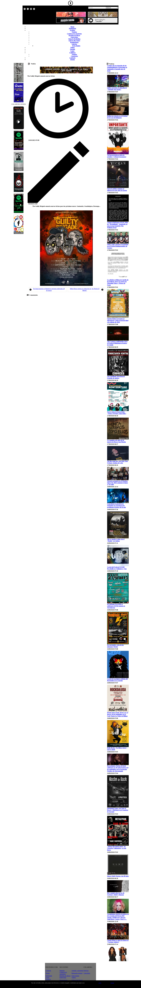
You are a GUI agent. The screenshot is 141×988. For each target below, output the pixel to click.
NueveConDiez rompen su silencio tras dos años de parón (117, 189)
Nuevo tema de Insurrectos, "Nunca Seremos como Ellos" (116, 412)
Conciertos (74, 56)
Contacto (72, 58)
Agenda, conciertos (77, 970)
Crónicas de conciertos (74, 33)
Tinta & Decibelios (74, 39)
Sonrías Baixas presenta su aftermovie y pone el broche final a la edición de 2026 (117, 320)
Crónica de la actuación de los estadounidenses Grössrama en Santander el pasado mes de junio (117, 68)
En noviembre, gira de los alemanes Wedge (115, 646)
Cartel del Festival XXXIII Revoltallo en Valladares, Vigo (117, 568)
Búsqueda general (77, 973)
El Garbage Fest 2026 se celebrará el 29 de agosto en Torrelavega (116, 605)
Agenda (72, 49)
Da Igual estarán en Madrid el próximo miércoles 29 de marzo (49, 289)
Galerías (74, 44)
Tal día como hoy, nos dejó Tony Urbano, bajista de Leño (117, 462)
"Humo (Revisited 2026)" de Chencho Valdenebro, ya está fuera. (116, 848)
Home (72, 27)
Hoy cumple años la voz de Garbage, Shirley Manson (115, 894)
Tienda (72, 59)
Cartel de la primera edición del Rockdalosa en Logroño (117, 679)
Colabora (72, 52)
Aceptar (112, 983)
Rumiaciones (74, 42)
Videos (72, 47)
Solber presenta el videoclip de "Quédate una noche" (117, 88)
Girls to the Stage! (74, 40)
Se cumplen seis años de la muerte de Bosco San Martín (116, 441)
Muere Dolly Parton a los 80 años (118, 876)
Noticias (74, 32)
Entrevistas (74, 37)
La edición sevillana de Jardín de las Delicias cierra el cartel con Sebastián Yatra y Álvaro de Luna (117, 282)
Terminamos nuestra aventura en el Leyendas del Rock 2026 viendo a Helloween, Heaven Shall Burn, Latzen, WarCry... (118, 916)
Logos (72, 51)
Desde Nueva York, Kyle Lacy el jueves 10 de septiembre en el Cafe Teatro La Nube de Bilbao (117, 714)
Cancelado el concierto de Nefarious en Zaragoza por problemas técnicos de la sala (116, 505)
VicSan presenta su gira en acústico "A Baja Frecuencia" (117, 156)
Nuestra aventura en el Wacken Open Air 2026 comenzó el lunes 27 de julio (117, 482)
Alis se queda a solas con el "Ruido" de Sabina (115, 540)
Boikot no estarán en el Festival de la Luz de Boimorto (117, 117)
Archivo (72, 30)
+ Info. (99, 983)
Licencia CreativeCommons (51, 980)
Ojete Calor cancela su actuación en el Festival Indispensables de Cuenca (117, 246)
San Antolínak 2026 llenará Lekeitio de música (116, 377)
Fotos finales (76, 46)
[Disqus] (66, 321)
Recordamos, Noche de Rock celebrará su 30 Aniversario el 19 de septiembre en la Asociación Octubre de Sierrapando (117, 768)
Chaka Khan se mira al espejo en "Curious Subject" (118, 941)
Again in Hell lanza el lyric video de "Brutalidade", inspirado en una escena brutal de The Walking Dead (117, 225)
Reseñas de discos (74, 35)
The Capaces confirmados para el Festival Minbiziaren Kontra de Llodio (117, 343)
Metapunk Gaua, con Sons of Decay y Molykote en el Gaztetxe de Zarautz (117, 810)
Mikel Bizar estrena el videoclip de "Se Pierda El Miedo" (84, 289)
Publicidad (72, 28)
